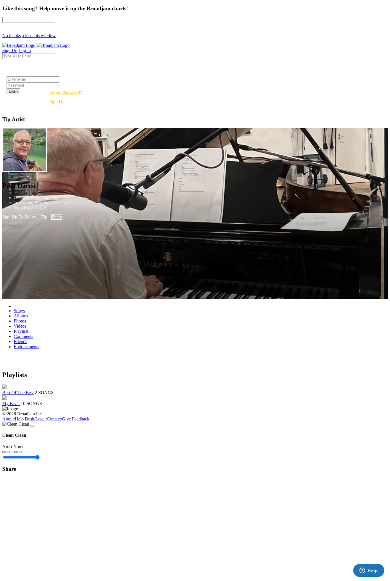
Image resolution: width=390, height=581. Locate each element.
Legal (40, 418)
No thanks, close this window (29, 35)
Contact (54, 418)
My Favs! (11, 403)
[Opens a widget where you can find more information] (368, 571)
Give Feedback (75, 418)
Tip (44, 217)
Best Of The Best (18, 392)
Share (57, 217)
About (8, 418)
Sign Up (57, 101)
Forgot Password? (65, 92)
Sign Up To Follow (19, 217)
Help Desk (24, 418)
